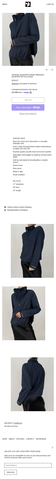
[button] (23, 39)
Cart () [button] (50, 4)
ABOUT (12, 439)
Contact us (18, 423)
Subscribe (11, 472)
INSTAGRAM (41, 439)
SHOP (4, 439)
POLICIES (20, 439)
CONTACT (30, 439)
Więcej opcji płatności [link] (28, 114)
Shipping (15, 84)
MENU (4, 4)
